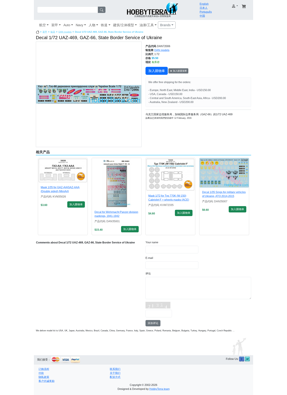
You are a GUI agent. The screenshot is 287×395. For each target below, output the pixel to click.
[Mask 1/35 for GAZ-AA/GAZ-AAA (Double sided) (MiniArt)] (63, 170)
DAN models (65, 32)
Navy (79, 25)
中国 (202, 15)
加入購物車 (156, 71)
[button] (228, 6)
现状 (148, 62)
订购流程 (44, 369)
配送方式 (115, 377)
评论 (148, 273)
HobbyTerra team (159, 389)
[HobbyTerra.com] (152, 8)
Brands (165, 25)
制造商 (149, 50)
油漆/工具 (147, 25)
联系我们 (115, 369)
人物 (92, 25)
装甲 (54, 25)
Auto (66, 25)
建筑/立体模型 (123, 25)
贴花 (52, 32)
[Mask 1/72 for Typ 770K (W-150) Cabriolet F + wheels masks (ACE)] (170, 174)
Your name (151, 242)
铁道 (104, 25)
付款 (41, 373)
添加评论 (153, 323)
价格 (148, 58)
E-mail (149, 258)
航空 (42, 25)
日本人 (204, 7)
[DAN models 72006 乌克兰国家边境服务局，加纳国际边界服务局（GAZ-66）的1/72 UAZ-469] (89, 94)
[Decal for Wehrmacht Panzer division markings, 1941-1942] (116, 182)
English (204, 3)
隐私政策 (44, 377)
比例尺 (149, 54)
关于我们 (115, 373)
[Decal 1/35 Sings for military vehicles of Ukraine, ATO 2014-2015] (224, 172)
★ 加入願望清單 (178, 70)
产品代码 (150, 46)
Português (206, 11)
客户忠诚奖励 (46, 381)
